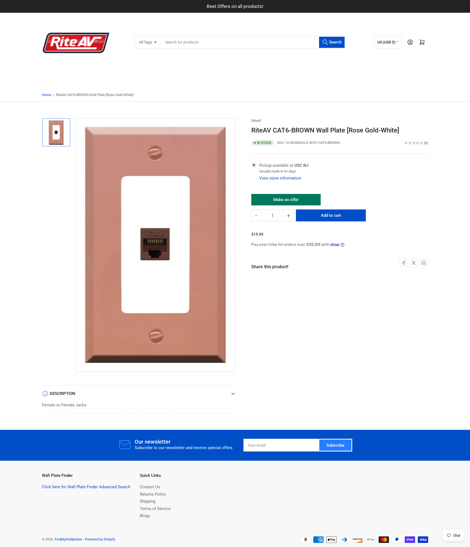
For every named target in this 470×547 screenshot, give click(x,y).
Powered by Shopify (100, 539)
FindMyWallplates (68, 539)
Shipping (147, 501)
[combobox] (253, 42)
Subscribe (335, 445)
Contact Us (150, 486)
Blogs (145, 515)
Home (46, 95)
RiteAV (256, 121)
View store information (280, 178)
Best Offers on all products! (235, 6)
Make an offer (286, 201)
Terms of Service (155, 508)
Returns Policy (153, 494)
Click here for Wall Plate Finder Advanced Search (86, 486)
